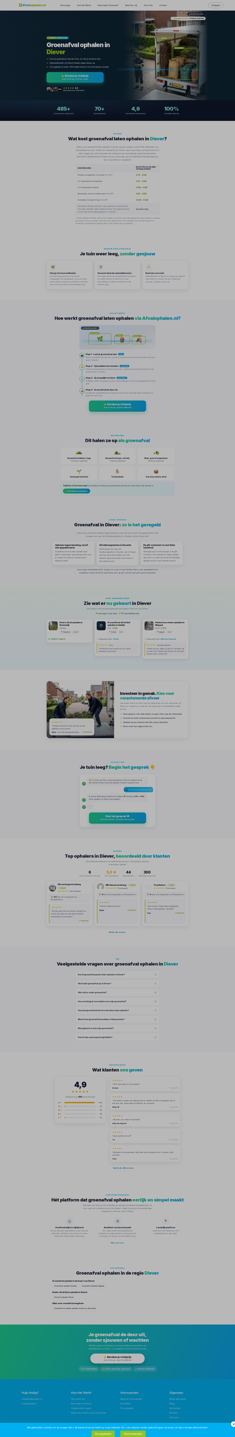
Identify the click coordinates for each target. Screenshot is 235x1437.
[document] (117, 718)
